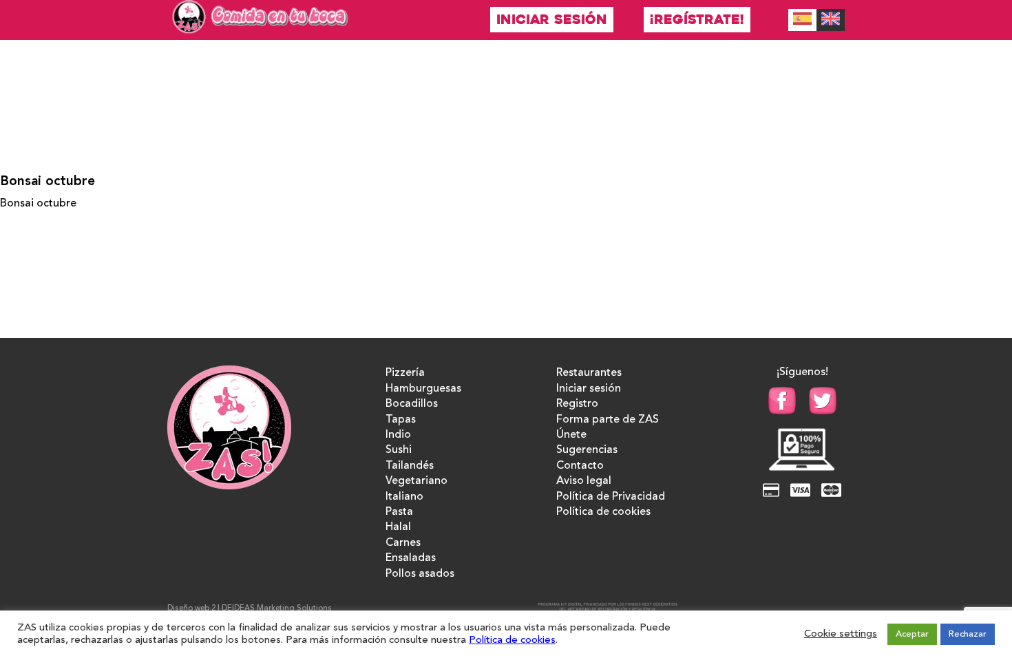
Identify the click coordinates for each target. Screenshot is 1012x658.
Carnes (403, 543)
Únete (571, 435)
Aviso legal (583, 481)
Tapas (401, 419)
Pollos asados (420, 574)
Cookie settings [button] (840, 634)
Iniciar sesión (551, 19)
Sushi (399, 450)
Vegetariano (416, 481)
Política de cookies (603, 512)
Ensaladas (411, 558)
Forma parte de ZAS (607, 419)
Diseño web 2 (191, 609)
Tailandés (410, 465)
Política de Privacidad (610, 496)
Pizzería (405, 373)
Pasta (399, 512)
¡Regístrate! (697, 19)
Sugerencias (587, 450)
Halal (398, 527)
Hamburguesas (423, 388)
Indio (398, 435)
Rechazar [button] (968, 634)
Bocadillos (412, 404)
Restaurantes (589, 373)
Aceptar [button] (912, 634)
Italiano (404, 496)
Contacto (580, 465)
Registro (577, 404)
